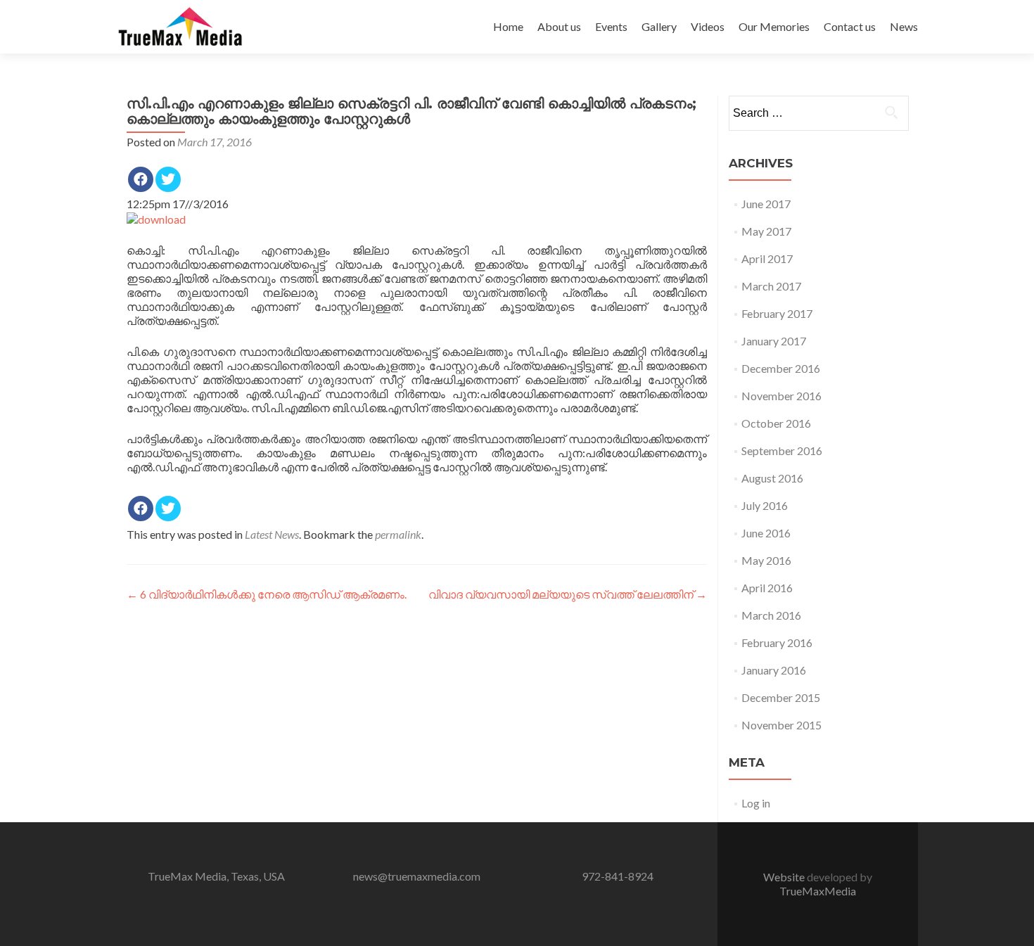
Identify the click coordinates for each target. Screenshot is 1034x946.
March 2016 (771, 615)
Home (508, 26)
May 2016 (766, 560)
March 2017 (771, 286)
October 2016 (776, 423)
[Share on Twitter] (168, 179)
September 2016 (781, 450)
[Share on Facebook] (140, 179)
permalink (398, 534)
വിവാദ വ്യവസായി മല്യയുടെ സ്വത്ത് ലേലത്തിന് (567, 594)
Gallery (659, 26)
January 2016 (773, 670)
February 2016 (776, 642)
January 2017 (773, 340)
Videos (708, 26)
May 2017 (766, 231)
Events (611, 26)
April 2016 (767, 587)
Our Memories (774, 26)
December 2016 (780, 368)
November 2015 (781, 724)
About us (559, 26)
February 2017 (776, 313)
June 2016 (766, 532)
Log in (755, 803)
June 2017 (766, 203)
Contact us (850, 26)
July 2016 (764, 505)
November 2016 (781, 395)
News (904, 26)
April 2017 (767, 258)
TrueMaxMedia (817, 890)
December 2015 (780, 697)
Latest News (272, 534)
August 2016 (772, 478)
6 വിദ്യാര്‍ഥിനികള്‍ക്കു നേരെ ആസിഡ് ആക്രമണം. (267, 594)
